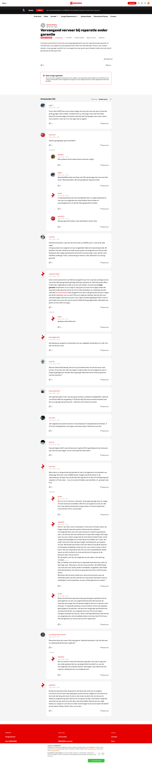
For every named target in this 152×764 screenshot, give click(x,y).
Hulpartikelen (86, 16)
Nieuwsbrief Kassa (101, 16)
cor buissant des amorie (57, 634)
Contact (113, 16)
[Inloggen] (145, 3)
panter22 (52, 135)
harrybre (52, 466)
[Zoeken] (139, 3)
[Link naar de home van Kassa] (24, 10)
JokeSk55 (61, 522)
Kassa (30, 10)
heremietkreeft (54, 391)
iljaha (60, 317)
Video (46, 16)
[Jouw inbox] (142, 3)
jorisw (60, 193)
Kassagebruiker (54, 337)
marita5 (52, 237)
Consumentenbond (61, 292)
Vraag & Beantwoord (68, 16)
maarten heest (54, 274)
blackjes (61, 154)
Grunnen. (52, 418)
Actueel (53, 16)
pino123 (51, 361)
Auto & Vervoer (59, 37)
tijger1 (51, 105)
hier (106, 297)
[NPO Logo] (148, 3)
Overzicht (37, 16)
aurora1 (51, 442)
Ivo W (60, 594)
